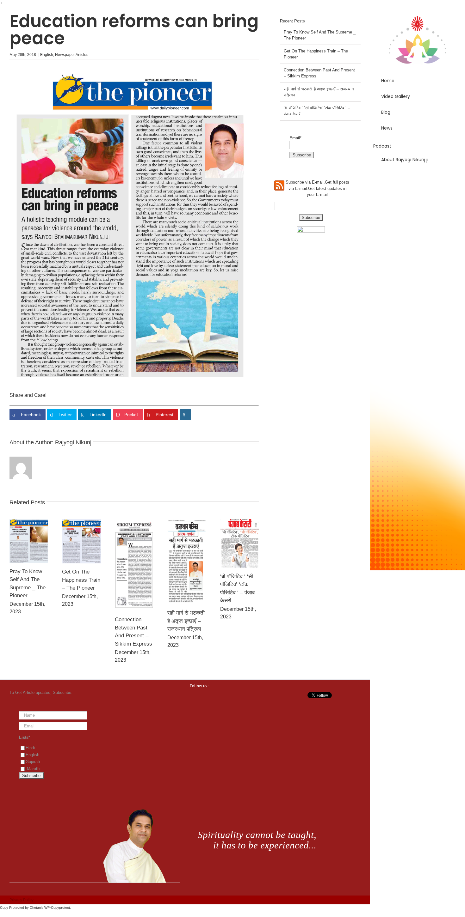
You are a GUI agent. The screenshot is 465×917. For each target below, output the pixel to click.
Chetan (35, 907)
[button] (417, 177)
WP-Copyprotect (57, 907)
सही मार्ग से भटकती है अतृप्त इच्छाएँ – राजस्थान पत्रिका (186, 621)
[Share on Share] (185, 414)
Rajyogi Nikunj (73, 442)
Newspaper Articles (71, 54)
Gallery (28, 541)
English (46, 54)
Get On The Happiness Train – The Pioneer (81, 580)
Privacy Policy (21, 900)
